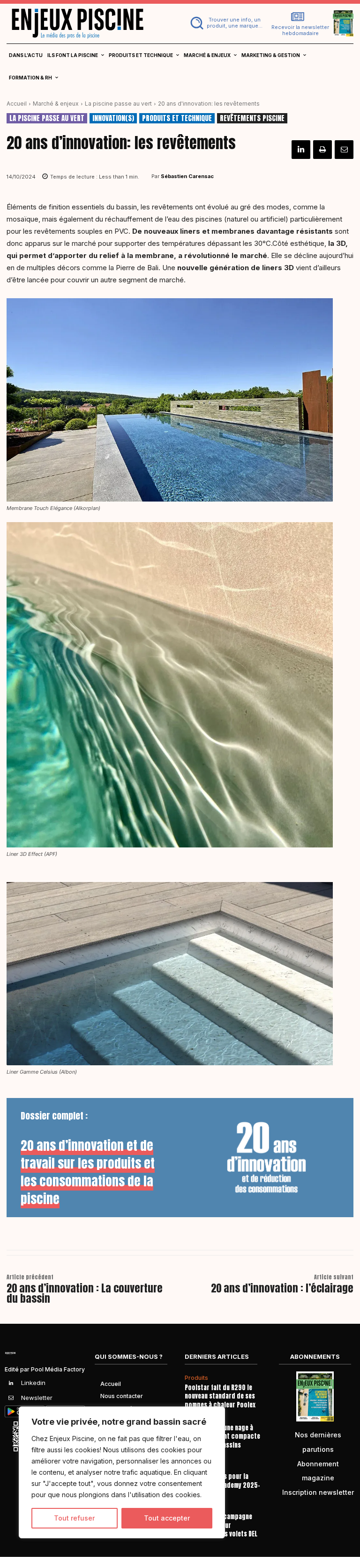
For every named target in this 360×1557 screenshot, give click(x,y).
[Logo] (90, 23)
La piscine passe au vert (118, 103)
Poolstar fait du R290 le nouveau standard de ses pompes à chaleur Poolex (220, 1396)
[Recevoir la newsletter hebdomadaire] (297, 16)
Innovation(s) (113, 118)
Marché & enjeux (56, 103)
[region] (122, 1472)
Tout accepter (167, 1518)
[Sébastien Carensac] (145, 176)
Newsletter (36, 1397)
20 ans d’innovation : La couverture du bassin (85, 1293)
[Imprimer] (322, 149)
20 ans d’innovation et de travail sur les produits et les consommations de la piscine (88, 1172)
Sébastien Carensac (187, 176)
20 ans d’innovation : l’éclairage (282, 1288)
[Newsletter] (11, 1398)
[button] (226, 22)
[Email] (344, 149)
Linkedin (33, 1382)
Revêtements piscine (252, 118)
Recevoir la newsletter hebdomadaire (300, 30)
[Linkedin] (301, 149)
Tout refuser (74, 1518)
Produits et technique (177, 118)
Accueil (17, 103)
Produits (196, 1378)
